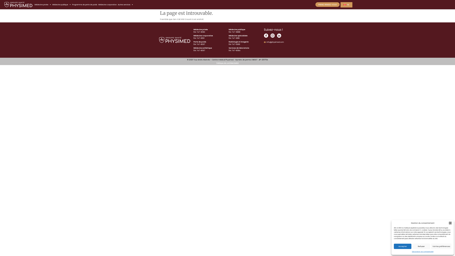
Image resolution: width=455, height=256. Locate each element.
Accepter (402, 246)
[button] (450, 223)
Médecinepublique (60, 4)
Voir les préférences (441, 246)
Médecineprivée (41, 4)
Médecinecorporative (107, 4)
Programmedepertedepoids (84, 4)
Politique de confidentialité (227, 63)
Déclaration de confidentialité (422, 252)
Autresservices (124, 4)
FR (347, 4)
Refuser (421, 246)
